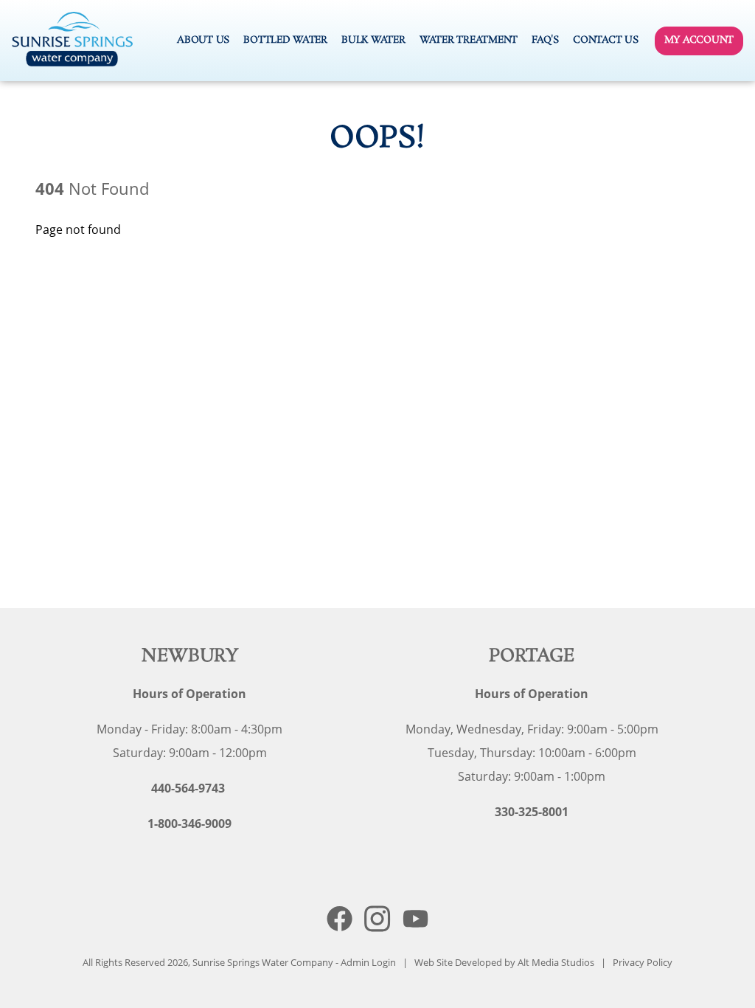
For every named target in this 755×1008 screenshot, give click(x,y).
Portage (532, 656)
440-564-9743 (188, 788)
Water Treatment (469, 39)
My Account (699, 39)
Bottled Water (285, 39)
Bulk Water (373, 39)
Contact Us (605, 39)
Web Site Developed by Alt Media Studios (504, 962)
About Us (203, 39)
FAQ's (545, 39)
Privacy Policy (642, 962)
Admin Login (368, 962)
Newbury (189, 656)
